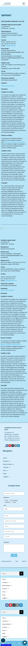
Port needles (14, 500)
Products (6, 461)
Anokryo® (7, 502)
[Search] (21, 573)
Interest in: (6, 497)
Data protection (7, 561)
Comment (6, 542)
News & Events (7, 464)
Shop (4, 474)
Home (5, 458)
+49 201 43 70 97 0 (13, 436)
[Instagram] (14, 605)
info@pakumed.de (11, 45)
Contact (5, 467)
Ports (6, 500)
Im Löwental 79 (9, 432)
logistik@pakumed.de (11, 280)
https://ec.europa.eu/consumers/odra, (15, 142)
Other (14, 502)
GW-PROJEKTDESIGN (7, 86)
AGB (16, 561)
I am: (5, 505)
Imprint (24, 561)
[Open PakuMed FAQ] (24, 642)
